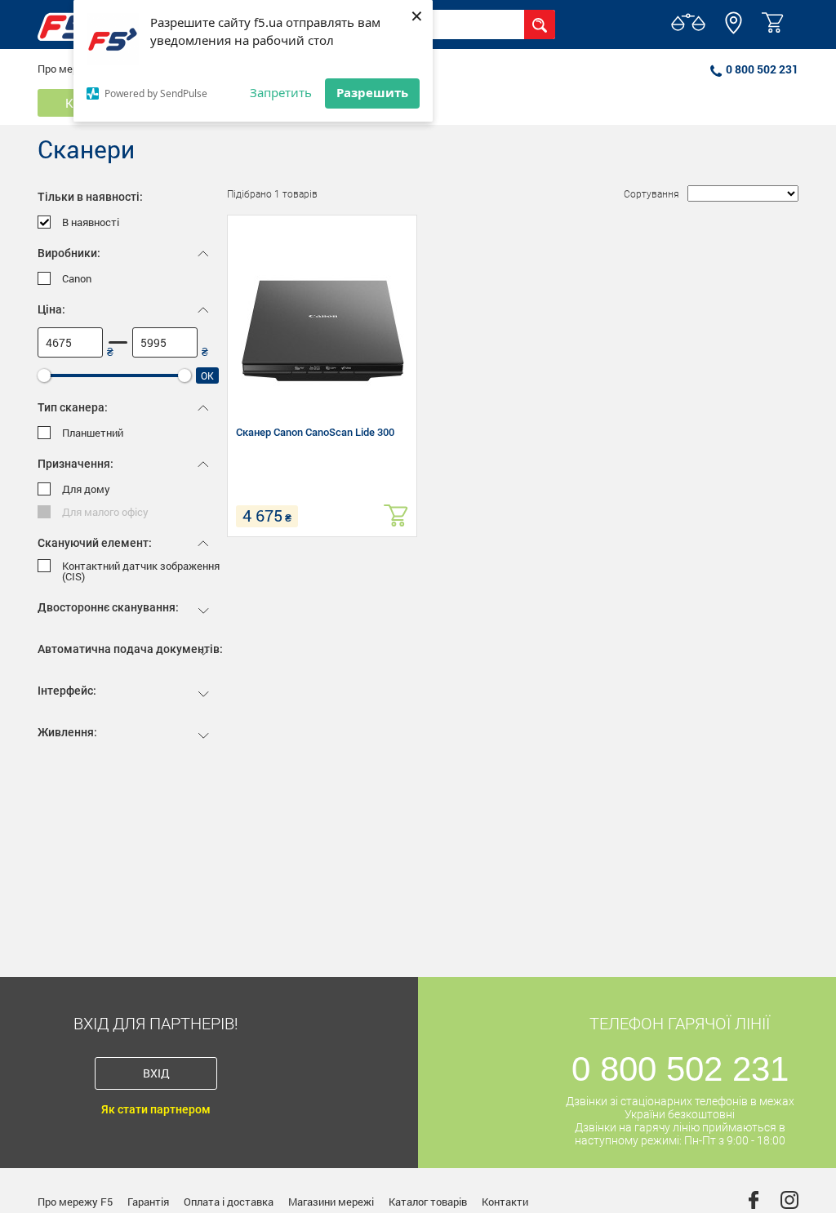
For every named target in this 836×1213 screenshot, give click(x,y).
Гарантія (148, 1201)
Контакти (505, 1201)
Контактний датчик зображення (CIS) (141, 571)
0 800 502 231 (762, 69)
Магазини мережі (331, 1201)
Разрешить (372, 92)
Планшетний (92, 433)
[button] (734, 30)
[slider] (44, 375)
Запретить (281, 92)
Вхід (156, 1073)
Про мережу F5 (75, 1201)
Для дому (86, 489)
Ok (207, 375)
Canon (76, 278)
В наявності (90, 222)
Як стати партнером (156, 1109)
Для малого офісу (105, 512)
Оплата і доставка (228, 1201)
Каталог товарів (428, 1201)
